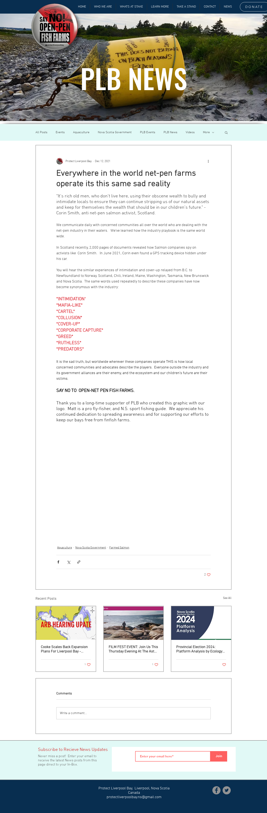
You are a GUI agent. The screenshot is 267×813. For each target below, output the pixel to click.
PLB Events (147, 132)
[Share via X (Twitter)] (69, 562)
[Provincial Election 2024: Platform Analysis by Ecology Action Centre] (201, 623)
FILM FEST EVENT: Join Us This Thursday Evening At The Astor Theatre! (133, 649)
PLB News (170, 132)
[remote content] (133, 479)
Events (60, 132)
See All (227, 598)
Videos (190, 132)
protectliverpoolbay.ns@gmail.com (134, 797)
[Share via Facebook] (58, 562)
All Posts (41, 132)
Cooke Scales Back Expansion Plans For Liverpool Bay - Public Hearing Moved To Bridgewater (64, 649)
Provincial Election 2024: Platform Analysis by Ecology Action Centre (199, 649)
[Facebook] (216, 790)
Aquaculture (81, 132)
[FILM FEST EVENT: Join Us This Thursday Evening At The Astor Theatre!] (134, 623)
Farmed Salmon (119, 548)
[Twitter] (227, 790)
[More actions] (208, 161)
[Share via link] (79, 562)
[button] (226, 132)
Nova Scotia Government (115, 132)
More (206, 132)
